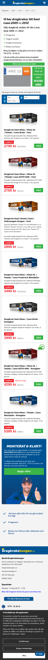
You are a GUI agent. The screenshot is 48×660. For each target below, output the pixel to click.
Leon (20, 10)
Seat (13, 10)
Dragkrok (5, 10)
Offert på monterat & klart (24, 64)
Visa (38, 146)
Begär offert (24, 471)
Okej (24, 655)
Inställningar (24, 641)
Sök (26, 71)
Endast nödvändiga (24, 648)
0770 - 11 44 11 (28, 463)
